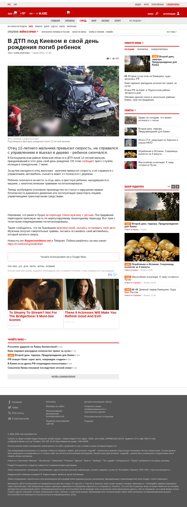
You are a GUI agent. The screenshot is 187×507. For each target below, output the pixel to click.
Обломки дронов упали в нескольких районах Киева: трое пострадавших (150, 98)
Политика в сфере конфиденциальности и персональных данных (95, 409)
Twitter (15, 407)
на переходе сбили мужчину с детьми (69, 214)
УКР (15, 4)
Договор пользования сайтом (98, 402)
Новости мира (131, 270)
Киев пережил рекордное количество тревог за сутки (42, 351)
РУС (9, 4)
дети (26, 266)
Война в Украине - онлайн (101, 31)
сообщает (88, 161)
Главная (55, 20)
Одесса (54, 26)
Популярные (142, 49)
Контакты (51, 402)
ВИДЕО (138, 4)
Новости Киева (133, 43)
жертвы (40, 266)
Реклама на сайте (55, 406)
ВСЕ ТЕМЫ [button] (171, 31)
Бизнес (105, 20)
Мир (93, 20)
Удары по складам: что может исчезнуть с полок (155, 119)
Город (83, 20)
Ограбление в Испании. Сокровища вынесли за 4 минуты (157, 152)
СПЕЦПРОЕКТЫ (173, 4)
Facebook (17, 402)
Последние (129, 49)
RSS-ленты (18, 413)
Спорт (118, 20)
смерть (33, 266)
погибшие (50, 266)
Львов (62, 26)
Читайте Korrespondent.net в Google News (63, 257)
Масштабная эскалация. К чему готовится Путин (156, 163)
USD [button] (31, 13)
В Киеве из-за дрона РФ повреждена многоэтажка (40, 363)
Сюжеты (129, 110)
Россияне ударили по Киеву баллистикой (35, 346)
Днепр (46, 26)
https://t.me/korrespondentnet (25, 243)
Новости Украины (133, 283)
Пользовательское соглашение (98, 416)
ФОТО (146, 4)
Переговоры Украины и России (56, 31)
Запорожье (72, 26)
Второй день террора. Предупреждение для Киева (44, 355)
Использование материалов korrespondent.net (55, 414)
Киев (31, 26)
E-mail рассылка (20, 418)
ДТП (20, 266)
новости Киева (79, 31)
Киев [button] (10, 13)
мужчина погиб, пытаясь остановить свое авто (86, 227)
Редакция (88, 421)
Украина (70, 20)
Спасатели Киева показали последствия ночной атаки (42, 367)
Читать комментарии (63, 376)
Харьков (38, 26)
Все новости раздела (17, 26)
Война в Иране (66, 31)
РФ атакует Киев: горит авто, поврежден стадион (39, 359)
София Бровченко (22, 53)
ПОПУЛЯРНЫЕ (158, 4)
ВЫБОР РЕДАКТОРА (134, 186)
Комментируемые (159, 49)
